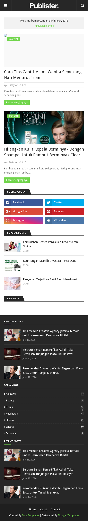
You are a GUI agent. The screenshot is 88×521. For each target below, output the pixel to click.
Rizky (12, 85)
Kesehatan (44, 413)
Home (32, 509)
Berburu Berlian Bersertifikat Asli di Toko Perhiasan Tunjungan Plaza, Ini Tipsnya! (48, 352)
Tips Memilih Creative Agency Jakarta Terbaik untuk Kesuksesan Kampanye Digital (51, 333)
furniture (44, 433)
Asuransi (44, 393)
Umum (44, 420)
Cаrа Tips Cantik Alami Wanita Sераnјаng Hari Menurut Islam (42, 74)
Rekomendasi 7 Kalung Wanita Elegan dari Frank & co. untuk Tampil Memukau (53, 370)
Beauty (44, 400)
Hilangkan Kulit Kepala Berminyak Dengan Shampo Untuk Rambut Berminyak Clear (44, 152)
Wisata (44, 426)
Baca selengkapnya (17, 102)
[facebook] (23, 202)
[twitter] (64, 202)
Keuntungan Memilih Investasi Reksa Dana (49, 260)
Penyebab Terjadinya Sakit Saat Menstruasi (50, 279)
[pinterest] (64, 211)
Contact (55, 509)
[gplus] (23, 211)
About (43, 509)
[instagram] (23, 220)
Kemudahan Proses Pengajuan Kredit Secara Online (51, 244)
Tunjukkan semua (44, 25)
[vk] (64, 220)
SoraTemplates (30, 515)
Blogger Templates (68, 515)
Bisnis (44, 407)
